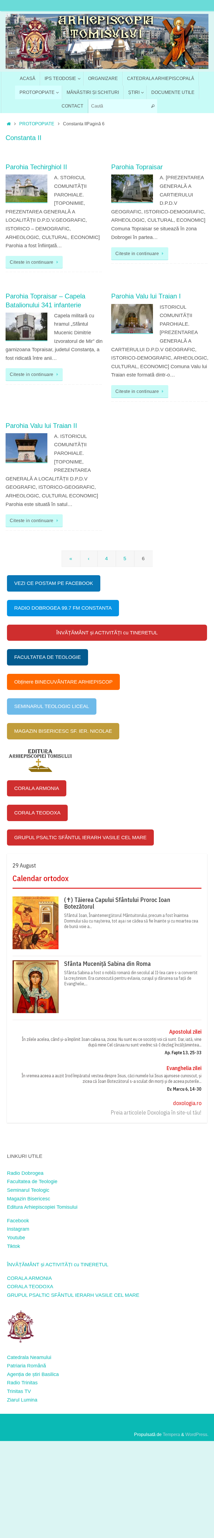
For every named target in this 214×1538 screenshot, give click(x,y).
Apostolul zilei (185, 1031)
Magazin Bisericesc (28, 1199)
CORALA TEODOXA (37, 813)
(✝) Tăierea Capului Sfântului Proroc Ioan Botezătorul (117, 903)
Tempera (171, 1434)
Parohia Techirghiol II (36, 167)
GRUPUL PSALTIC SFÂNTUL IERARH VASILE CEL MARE (80, 837)
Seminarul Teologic (28, 1190)
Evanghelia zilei (183, 1068)
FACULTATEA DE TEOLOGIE (47, 657)
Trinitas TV (19, 1391)
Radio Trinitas (22, 1382)
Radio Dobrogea (25, 1173)
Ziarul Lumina (22, 1400)
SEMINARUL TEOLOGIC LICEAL (51, 706)
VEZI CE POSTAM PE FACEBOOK (53, 583)
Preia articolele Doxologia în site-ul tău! (156, 1112)
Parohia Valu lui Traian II (41, 425)
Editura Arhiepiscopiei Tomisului (42, 1207)
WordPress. (196, 1434)
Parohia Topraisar (137, 167)
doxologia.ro (187, 1103)
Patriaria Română (26, 1366)
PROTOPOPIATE (36, 123)
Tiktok (13, 1246)
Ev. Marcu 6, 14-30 (184, 1089)
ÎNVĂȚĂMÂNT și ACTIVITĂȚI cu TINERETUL (107, 632)
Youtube (16, 1237)
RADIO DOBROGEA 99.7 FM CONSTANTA (63, 608)
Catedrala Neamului (29, 1357)
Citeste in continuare (32, 262)
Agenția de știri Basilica (33, 1374)
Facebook (18, 1220)
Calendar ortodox (41, 878)
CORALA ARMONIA (36, 788)
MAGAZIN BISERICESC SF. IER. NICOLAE (63, 731)
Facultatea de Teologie (32, 1181)
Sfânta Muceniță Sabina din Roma (107, 963)
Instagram (18, 1229)
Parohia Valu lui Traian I (146, 296)
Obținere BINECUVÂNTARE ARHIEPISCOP (63, 682)
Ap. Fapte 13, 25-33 (183, 1052)
